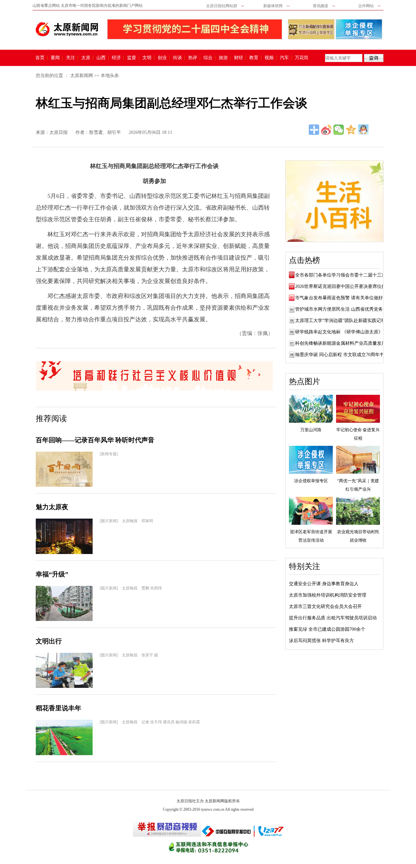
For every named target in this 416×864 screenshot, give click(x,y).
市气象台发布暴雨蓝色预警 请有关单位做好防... (343, 297)
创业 (162, 58)
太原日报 (58, 132)
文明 (146, 58)
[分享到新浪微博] (326, 129)
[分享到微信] (338, 129)
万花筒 (301, 58)
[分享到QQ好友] (363, 129)
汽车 (284, 58)
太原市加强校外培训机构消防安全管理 (327, 595)
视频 (269, 58)
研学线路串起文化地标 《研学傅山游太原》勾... (343, 331)
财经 (238, 58)
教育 (253, 58)
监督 (131, 58)
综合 (208, 58)
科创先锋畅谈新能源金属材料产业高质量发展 (340, 343)
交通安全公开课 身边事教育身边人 (323, 583)
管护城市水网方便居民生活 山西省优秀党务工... (343, 309)
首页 (40, 58)
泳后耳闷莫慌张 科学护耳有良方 (321, 640)
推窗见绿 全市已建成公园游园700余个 (327, 629)
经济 (116, 58)
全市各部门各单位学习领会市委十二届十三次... (342, 275)
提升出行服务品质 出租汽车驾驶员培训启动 (333, 617)
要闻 (55, 58)
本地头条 (110, 75)
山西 (101, 58)
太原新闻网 (81, 75)
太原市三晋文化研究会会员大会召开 (325, 606)
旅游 (223, 58)
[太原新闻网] (67, 29)
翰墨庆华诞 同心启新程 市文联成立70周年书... (341, 354)
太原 (85, 58)
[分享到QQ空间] (351, 129)
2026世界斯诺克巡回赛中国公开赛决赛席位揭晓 (343, 286)
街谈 (177, 58)
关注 (70, 58)
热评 (192, 58)
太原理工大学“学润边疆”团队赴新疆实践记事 (340, 320)
